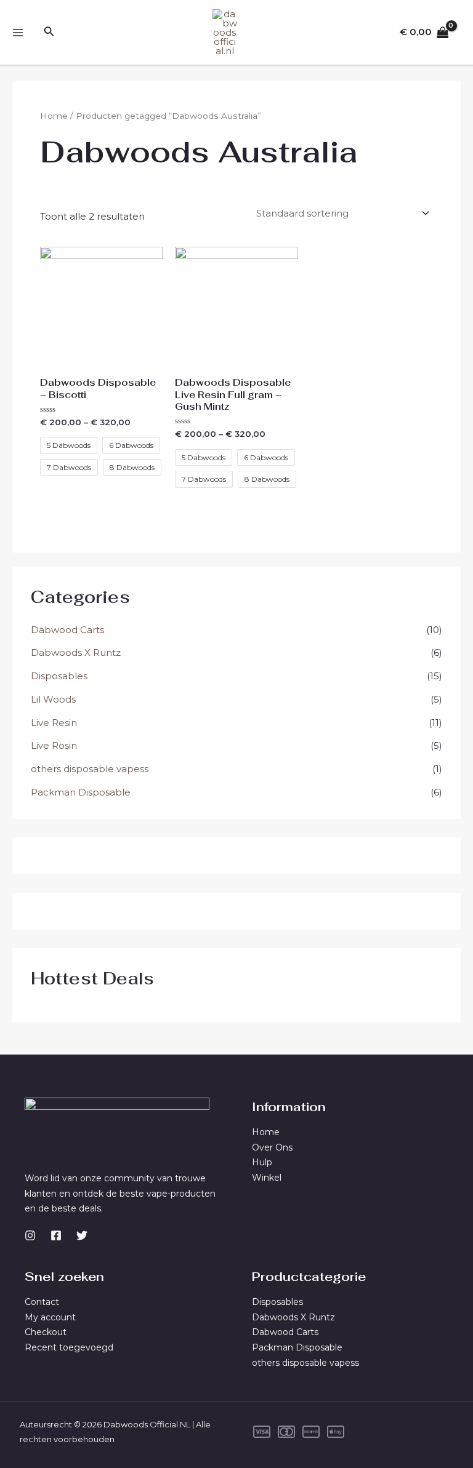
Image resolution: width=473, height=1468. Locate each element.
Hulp (262, 1162)
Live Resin (54, 722)
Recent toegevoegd (69, 1347)
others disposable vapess (89, 769)
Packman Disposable (81, 792)
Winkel (266, 1177)
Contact (42, 1301)
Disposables (59, 676)
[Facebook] (56, 1235)
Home (54, 116)
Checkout (46, 1332)
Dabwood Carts (67, 630)
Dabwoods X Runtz (76, 652)
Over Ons (272, 1147)
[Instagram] (30, 1235)
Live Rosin (54, 745)
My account (50, 1317)
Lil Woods (53, 699)
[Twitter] (81, 1235)
